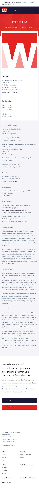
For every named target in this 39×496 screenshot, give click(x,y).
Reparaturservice (6, 482)
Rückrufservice (11, 407)
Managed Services (6, 477)
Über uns (4, 454)
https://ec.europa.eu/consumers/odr (16, 210)
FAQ (3, 460)
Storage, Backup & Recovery (27, 477)
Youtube (4, 473)
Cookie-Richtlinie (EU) (26, 464)
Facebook (4, 467)
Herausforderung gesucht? (8, 2)
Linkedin (4, 470)
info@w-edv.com (12, 92)
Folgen (4, 464)
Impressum (23, 457)
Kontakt (9, 400)
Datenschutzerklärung (25, 454)
